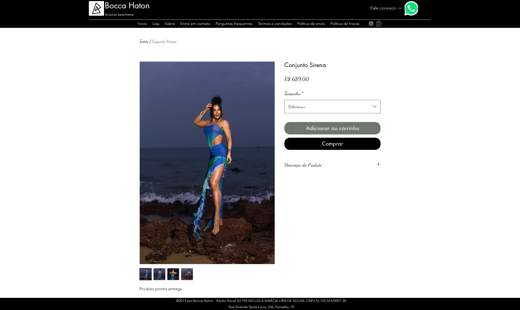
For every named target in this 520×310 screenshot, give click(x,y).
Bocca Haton (127, 5)
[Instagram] (371, 23)
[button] (378, 24)
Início (143, 41)
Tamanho (293, 93)
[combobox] (332, 106)
